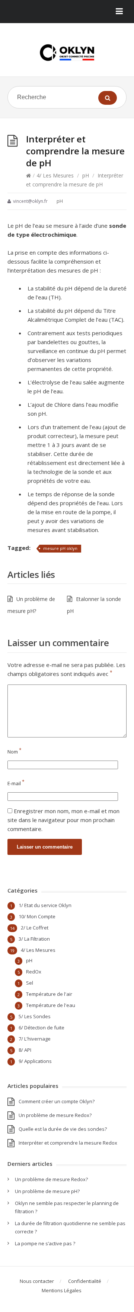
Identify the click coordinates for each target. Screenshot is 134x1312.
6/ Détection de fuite (41, 1027)
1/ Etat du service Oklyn (45, 905)
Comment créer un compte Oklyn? (57, 1101)
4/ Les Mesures (55, 175)
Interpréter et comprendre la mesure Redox (68, 1142)
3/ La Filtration (34, 938)
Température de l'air (49, 994)
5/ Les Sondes (35, 1016)
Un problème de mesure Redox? (55, 1115)
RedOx (33, 971)
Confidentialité (84, 1281)
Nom (14, 751)
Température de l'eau (50, 1005)
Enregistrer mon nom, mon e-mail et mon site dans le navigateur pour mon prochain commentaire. (63, 820)
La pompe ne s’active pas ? (45, 1243)
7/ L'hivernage (35, 1038)
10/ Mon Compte (37, 916)
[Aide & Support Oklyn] (67, 52)
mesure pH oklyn (60, 548)
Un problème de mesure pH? (47, 1191)
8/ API (25, 1050)
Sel (29, 982)
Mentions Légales (62, 1290)
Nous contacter (37, 1281)
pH (85, 175)
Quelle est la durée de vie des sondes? (63, 1129)
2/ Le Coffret (34, 927)
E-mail (16, 783)
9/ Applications (35, 1061)
